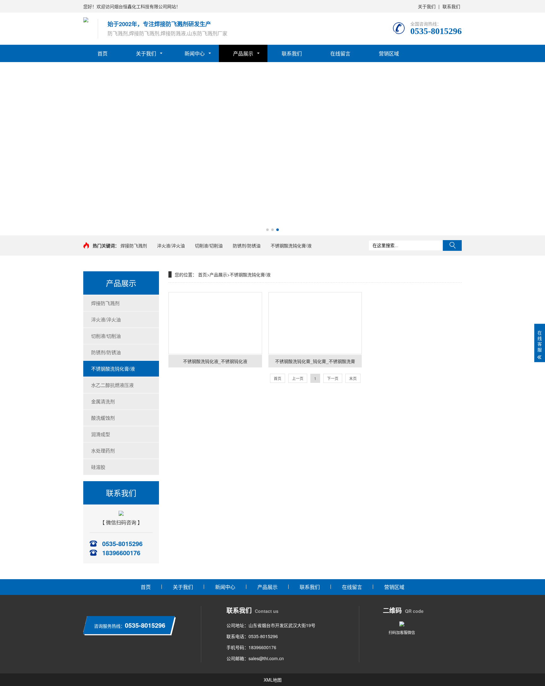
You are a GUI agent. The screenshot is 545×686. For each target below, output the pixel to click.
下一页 (332, 378)
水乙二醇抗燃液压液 (112, 385)
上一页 (297, 378)
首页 (102, 53)
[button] (267, 229)
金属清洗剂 (103, 401)
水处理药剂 (103, 450)
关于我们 (427, 6)
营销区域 (389, 53)
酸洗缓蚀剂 (103, 417)
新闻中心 (195, 53)
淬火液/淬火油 (171, 245)
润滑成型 (100, 434)
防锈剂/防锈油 (247, 245)
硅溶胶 (98, 467)
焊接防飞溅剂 (133, 245)
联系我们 (451, 6)
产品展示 (243, 53)
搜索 (452, 245)
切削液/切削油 (209, 245)
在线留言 (340, 53)
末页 (353, 378)
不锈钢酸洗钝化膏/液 (291, 245)
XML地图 (273, 680)
